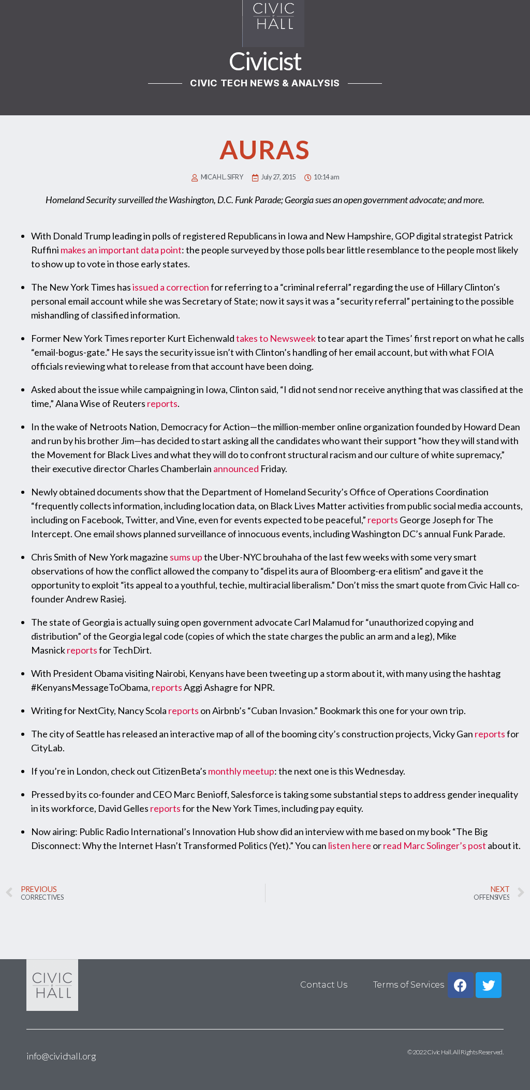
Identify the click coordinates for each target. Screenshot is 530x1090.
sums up (186, 557)
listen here (349, 845)
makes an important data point (121, 249)
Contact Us (323, 985)
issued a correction (170, 287)
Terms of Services (408, 985)
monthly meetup (241, 771)
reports (162, 403)
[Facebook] (461, 985)
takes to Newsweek (276, 338)
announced (236, 468)
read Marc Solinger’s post (434, 845)
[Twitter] (489, 985)
